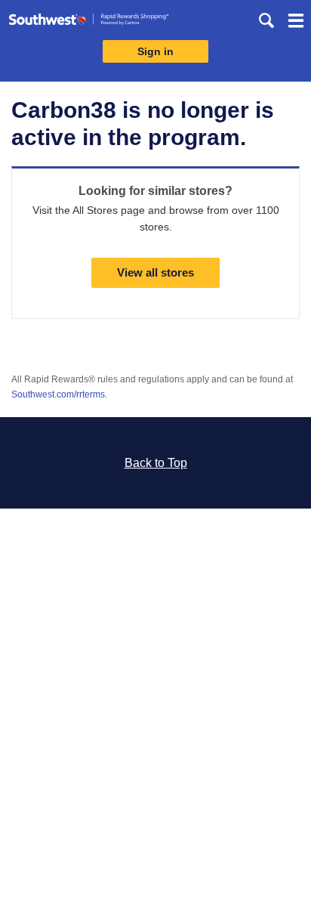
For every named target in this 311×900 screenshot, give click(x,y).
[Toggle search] (266, 20)
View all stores (155, 272)
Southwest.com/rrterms (58, 394)
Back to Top (156, 462)
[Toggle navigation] (295, 22)
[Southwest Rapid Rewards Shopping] (89, 22)
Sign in (155, 51)
